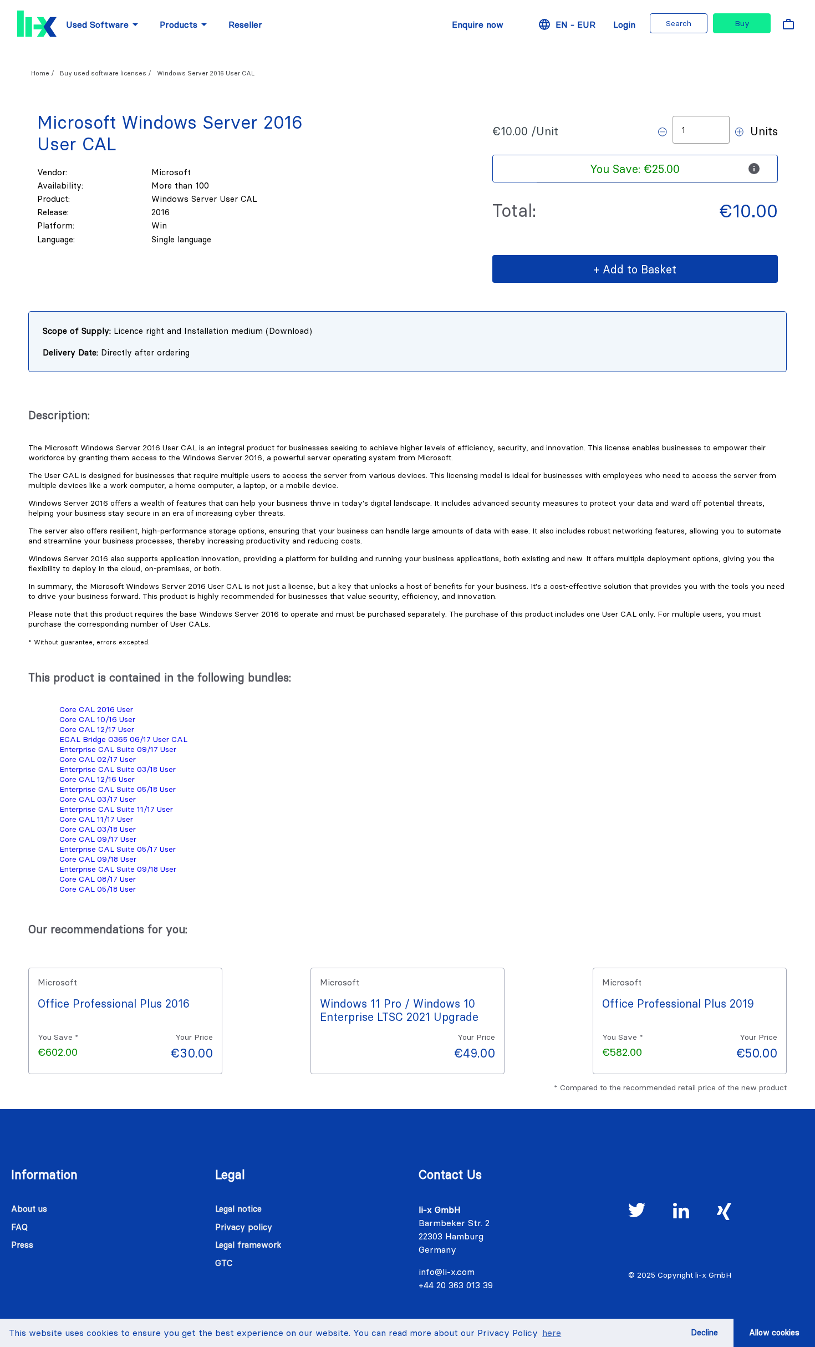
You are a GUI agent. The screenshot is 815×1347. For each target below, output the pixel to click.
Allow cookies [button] (774, 1333)
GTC (223, 1263)
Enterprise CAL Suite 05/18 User (117, 789)
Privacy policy (243, 1227)
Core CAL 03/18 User (97, 829)
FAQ (19, 1227)
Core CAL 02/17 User (97, 759)
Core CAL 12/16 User (97, 779)
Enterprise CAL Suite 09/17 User (117, 749)
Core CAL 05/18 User (97, 889)
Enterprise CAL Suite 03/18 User (117, 769)
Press (22, 1244)
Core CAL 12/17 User (96, 729)
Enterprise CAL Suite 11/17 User (116, 809)
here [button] (551, 1332)
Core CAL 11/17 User (96, 819)
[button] (635, 168)
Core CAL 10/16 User (97, 719)
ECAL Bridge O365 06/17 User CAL (123, 739)
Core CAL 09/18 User (97, 859)
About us (29, 1208)
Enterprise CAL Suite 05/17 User (117, 849)
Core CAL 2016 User (96, 709)
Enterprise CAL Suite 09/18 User (117, 869)
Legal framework (248, 1244)
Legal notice (238, 1208)
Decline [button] (704, 1333)
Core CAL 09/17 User (97, 839)
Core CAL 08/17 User (97, 879)
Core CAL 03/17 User (97, 799)
